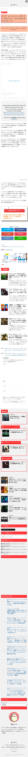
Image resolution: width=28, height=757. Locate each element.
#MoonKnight (8, 109)
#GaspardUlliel (7, 114)
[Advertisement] (14, 163)
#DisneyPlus (17, 112)
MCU (3, 246)
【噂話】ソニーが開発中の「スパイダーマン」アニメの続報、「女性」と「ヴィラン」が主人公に (17, 306)
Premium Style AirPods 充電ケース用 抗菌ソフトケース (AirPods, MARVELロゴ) (14, 216)
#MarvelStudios (10, 112)
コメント (5, 363)
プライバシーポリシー (14, 749)
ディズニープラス (14, 246)
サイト (4, 390)
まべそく (14, 4)
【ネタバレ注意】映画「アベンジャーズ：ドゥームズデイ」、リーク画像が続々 (17, 509)
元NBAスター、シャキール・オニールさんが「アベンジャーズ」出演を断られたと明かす (18, 481)
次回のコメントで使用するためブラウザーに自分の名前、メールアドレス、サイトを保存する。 (14, 398)
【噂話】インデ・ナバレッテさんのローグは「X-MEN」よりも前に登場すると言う (18, 490)
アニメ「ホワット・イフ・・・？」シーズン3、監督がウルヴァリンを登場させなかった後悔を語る (18, 336)
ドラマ (3, 244)
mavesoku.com (9, 249)
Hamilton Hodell (5, 37)
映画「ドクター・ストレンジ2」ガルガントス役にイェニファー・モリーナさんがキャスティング (16, 350)
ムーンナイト (21, 246)
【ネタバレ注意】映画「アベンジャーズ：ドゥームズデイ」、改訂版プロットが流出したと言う (17, 500)
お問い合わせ (14, 751)
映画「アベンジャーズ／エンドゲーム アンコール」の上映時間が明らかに (18, 519)
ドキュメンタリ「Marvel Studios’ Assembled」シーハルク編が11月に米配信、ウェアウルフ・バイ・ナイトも (18, 276)
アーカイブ (3, 702)
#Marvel (22, 112)
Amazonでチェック (14, 210)
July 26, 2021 (14, 119)
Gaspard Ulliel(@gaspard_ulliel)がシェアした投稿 (14, 97)
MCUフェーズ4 (8, 246)
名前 (4, 381)
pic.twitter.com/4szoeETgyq (17, 114)
